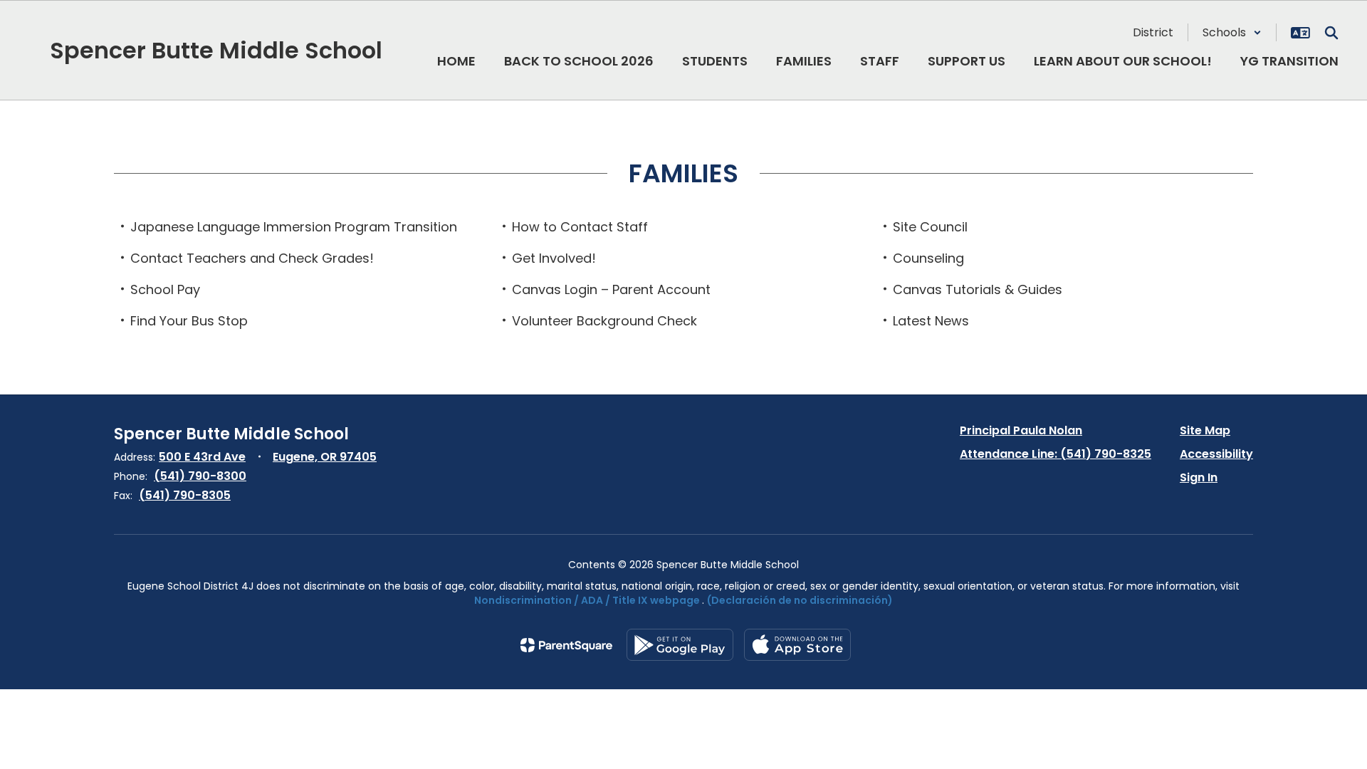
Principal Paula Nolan (1021, 430)
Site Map (1205, 430)
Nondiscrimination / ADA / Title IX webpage (587, 600)
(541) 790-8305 (185, 495)
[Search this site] (1331, 33)
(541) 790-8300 (200, 476)
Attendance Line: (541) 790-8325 (1055, 454)
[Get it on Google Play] (680, 645)
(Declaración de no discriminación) (800, 600)
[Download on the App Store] (797, 645)
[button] (1232, 32)
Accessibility (1216, 454)
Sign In (1198, 477)
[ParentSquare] (566, 645)
